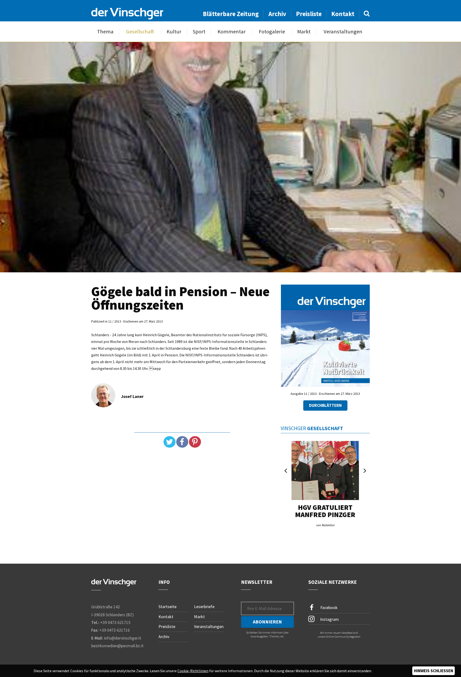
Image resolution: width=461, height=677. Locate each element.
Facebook (328, 607)
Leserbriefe (204, 606)
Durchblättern (325, 405)
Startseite (167, 606)
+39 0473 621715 (115, 622)
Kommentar (232, 31)
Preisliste (309, 14)
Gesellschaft (140, 31)
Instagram (329, 619)
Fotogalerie (272, 31)
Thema (105, 31)
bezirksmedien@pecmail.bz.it (117, 645)
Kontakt (342, 14)
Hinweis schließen (433, 670)
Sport (199, 31)
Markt (303, 31)
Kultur (174, 31)
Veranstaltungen (343, 31)
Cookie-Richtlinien (192, 670)
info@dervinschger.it (122, 638)
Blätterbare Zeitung (231, 14)
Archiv (277, 14)
